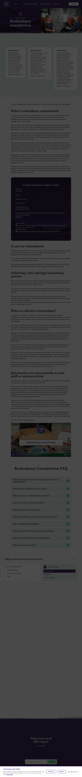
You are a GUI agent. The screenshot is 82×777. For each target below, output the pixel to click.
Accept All (51, 771)
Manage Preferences (73, 771)
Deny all (61, 771)
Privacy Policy (9, 774)
